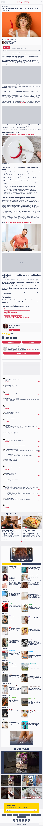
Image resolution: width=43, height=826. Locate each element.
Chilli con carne (7, 308)
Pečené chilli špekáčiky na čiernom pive (13, 315)
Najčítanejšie (11, 564)
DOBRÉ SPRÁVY (12, 650)
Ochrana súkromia (36, 815)
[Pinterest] (23, 820)
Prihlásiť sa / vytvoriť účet (22, 353)
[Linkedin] (29, 820)
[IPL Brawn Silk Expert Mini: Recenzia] (32, 793)
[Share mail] (16, 338)
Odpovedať (7, 381)
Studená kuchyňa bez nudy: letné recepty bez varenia (34, 712)
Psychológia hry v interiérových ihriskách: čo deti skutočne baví (15, 665)
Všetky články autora (14, 330)
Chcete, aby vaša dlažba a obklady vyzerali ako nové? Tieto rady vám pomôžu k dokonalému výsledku (15, 677)
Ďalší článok (31, 342)
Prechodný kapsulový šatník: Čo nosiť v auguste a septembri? (15, 567)
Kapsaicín (22, 102)
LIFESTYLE (6, 6)
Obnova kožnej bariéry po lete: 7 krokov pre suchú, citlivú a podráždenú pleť (34, 568)
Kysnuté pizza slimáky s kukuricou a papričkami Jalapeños (17, 310)
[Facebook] (20, 820)
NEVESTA (30, 592)
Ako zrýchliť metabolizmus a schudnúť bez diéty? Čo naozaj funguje (15, 618)
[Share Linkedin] (14, 338)
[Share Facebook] (3, 338)
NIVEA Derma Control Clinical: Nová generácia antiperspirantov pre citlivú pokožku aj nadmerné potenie (34, 655)
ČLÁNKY (10, 639)
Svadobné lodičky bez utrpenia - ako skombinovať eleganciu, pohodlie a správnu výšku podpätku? (34, 596)
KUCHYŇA (11, 709)
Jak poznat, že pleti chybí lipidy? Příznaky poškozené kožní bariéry (34, 630)
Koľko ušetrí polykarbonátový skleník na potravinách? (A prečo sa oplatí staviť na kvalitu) (34, 666)
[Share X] (8, 338)
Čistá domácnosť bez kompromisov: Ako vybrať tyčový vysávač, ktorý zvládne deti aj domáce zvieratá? (14, 725)
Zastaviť (4, 53)
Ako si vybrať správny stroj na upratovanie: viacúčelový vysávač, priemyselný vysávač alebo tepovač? (34, 678)
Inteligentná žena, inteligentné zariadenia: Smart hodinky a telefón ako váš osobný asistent (34, 643)
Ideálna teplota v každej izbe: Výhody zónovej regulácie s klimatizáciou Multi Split (34, 701)
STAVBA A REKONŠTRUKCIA (15, 686)
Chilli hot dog (7, 311)
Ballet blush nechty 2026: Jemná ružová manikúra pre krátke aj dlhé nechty (15, 583)
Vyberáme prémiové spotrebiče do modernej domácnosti (14, 712)
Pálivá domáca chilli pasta (10, 313)
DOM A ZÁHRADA (32, 663)
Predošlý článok (11, 342)
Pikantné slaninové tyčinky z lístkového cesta (14, 316)
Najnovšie (31, 564)
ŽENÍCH (10, 592)
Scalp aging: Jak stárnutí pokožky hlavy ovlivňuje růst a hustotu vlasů (14, 629)
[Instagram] (14, 820)
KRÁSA (29, 616)
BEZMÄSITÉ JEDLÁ (32, 710)
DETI (10, 662)
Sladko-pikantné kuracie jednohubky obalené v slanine (16, 317)
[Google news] (26, 820)
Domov (3, 6)
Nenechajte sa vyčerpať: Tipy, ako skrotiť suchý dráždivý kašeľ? (14, 641)
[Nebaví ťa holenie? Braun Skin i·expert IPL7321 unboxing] (11, 793)
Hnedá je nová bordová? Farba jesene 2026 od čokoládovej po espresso (33, 583)
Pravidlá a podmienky (24, 815)
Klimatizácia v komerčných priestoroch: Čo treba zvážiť (34, 689)
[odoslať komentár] (38, 373)
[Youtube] (17, 820)
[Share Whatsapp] (5, 338)
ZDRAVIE (10, 603)
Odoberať (34, 810)
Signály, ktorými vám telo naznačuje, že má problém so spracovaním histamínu (34, 607)
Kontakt (9, 815)
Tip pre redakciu (21, 817)
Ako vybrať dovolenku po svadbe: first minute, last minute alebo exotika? (14, 594)
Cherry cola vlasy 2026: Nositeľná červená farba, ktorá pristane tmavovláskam (14, 576)
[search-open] (4, 2)
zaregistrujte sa (30, 349)
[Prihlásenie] (2, 2)
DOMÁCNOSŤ (12, 674)
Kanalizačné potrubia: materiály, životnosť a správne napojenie (14, 700)
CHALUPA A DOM (12, 697)
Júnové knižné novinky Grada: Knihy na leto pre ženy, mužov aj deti (33, 724)
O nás (4, 815)
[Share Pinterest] (11, 338)
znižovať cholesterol (21, 179)
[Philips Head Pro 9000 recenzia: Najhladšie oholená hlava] (32, 780)
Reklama (15, 815)
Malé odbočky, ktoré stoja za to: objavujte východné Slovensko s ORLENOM (15, 653)
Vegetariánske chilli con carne (10, 312)
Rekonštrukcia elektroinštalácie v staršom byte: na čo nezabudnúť (15, 688)
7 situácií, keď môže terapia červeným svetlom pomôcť (15, 606)
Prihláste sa (10, 346)
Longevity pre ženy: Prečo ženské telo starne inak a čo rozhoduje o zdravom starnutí (34, 576)
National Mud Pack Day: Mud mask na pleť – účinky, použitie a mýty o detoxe (34, 619)
